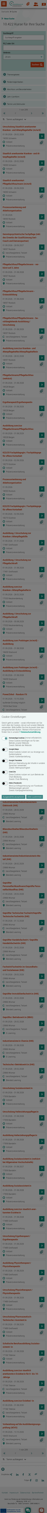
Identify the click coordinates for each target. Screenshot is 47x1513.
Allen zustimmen (34, 797)
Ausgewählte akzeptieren (13, 797)
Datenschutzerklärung (30, 732)
